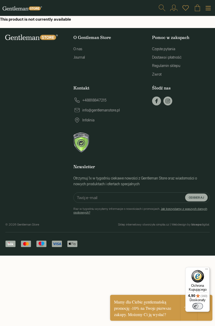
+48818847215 (94, 100)
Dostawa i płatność (166, 57)
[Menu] (206, 270)
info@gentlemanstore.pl (101, 110)
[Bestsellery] (185, 8)
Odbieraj (196, 197)
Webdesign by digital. (190, 224)
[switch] (197, 306)
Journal (79, 57)
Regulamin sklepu (166, 66)
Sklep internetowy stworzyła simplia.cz (143, 224)
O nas (77, 49)
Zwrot (157, 74)
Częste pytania (163, 49)
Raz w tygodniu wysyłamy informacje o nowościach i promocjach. (140, 210)
